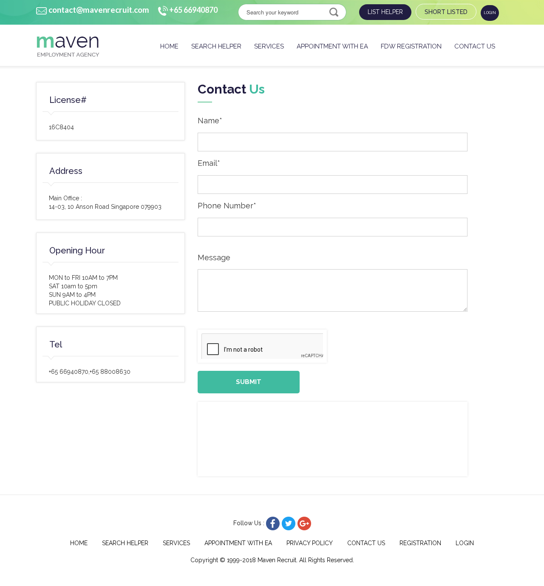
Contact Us (474, 46)
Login (490, 13)
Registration (420, 543)
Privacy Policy (309, 543)
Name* (210, 120)
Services (269, 46)
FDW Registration (411, 46)
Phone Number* (227, 205)
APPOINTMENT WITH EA (332, 46)
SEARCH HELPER (216, 46)
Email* (209, 163)
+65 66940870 (193, 9)
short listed (446, 12)
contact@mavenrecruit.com (98, 9)
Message (214, 257)
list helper (385, 12)
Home (169, 46)
